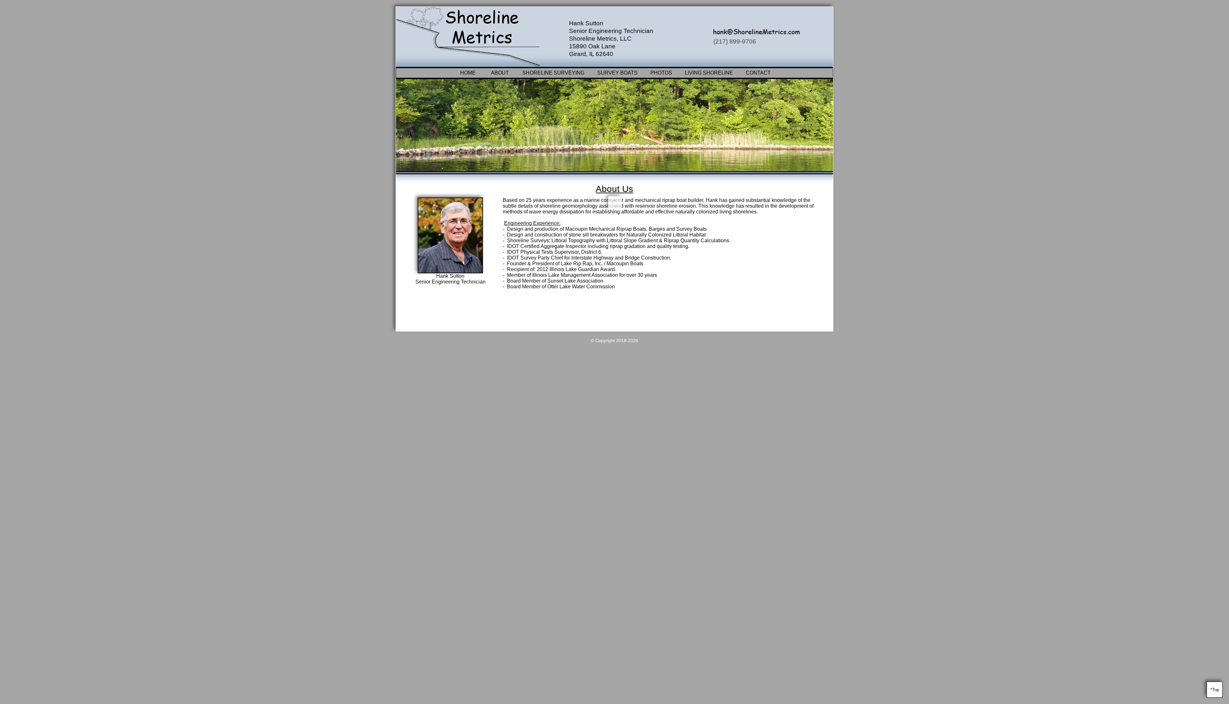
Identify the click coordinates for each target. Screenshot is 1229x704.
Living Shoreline (709, 73)
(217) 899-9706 (734, 41)
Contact (758, 73)
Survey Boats (617, 73)
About (500, 73)
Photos (661, 73)
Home (468, 73)
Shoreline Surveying (553, 73)
